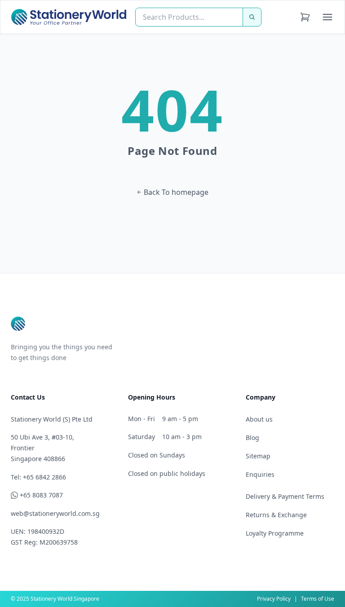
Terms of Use (317, 599)
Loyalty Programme (275, 533)
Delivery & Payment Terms (285, 496)
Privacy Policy (274, 599)
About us (259, 419)
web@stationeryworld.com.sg (55, 513)
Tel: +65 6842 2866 (38, 477)
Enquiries (260, 474)
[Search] (252, 17)
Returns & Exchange (276, 514)
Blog (252, 437)
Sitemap (258, 456)
